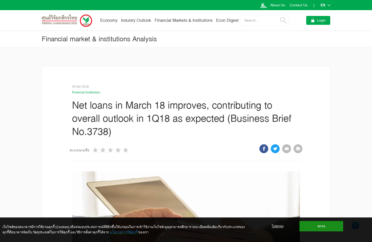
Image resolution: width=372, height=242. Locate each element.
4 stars (118, 150)
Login (321, 20)
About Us (277, 5)
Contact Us (298, 5)
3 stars (111, 150)
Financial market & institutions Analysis (99, 39)
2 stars (103, 150)
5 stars (126, 150)
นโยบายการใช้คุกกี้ (123, 232)
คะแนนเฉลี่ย (79, 150)
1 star (95, 150)
